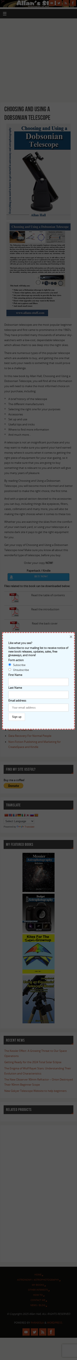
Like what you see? (20, 643)
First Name (15, 675)
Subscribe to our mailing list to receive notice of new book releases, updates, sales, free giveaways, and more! (38, 651)
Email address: (17, 700)
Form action (16, 660)
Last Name (15, 688)
